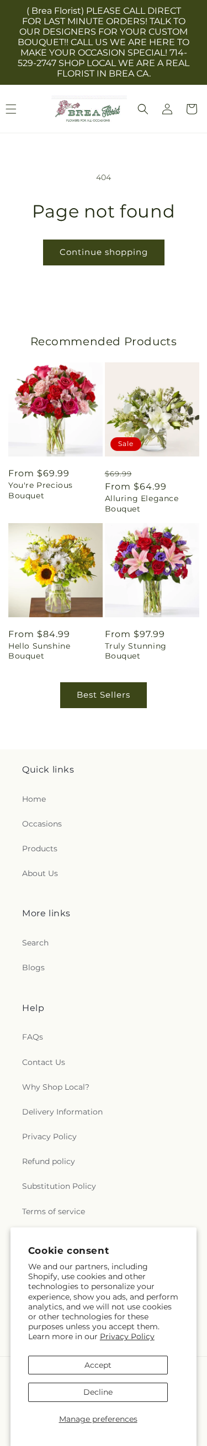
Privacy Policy (127, 1336)
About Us (40, 873)
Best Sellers (103, 694)
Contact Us (43, 1062)
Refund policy (48, 1161)
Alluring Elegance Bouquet (142, 503)
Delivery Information (62, 1112)
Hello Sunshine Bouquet (39, 651)
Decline (98, 1392)
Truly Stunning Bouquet (136, 651)
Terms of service (53, 1211)
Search (35, 943)
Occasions (42, 824)
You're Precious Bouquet (40, 490)
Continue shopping (104, 252)
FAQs (32, 1037)
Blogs (33, 967)
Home (34, 799)
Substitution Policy (59, 1186)
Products (39, 849)
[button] (143, 109)
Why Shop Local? (55, 1087)
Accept (98, 1365)
